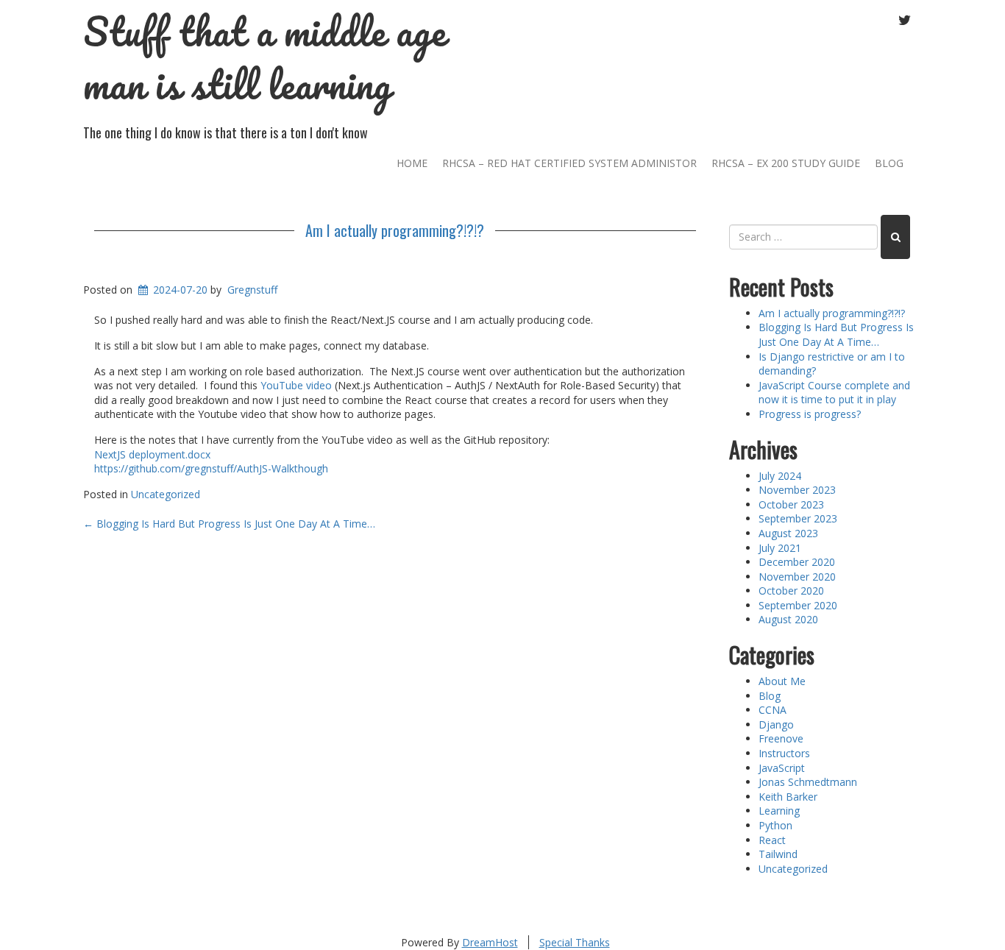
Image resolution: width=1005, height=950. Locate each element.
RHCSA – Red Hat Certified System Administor (569, 163)
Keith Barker (788, 797)
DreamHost (490, 942)
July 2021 (780, 548)
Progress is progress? (810, 414)
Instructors (784, 753)
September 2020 (798, 605)
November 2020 (797, 577)
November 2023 (797, 490)
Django (776, 724)
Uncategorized (165, 494)
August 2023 (788, 533)
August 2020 (788, 619)
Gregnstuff (252, 290)
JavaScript (782, 768)
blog (889, 163)
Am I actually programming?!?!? (394, 230)
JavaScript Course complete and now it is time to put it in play (834, 392)
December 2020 (797, 562)
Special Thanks (574, 942)
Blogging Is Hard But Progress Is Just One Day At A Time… (230, 524)
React (772, 840)
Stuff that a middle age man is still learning (264, 58)
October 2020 (791, 591)
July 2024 (780, 476)
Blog (770, 696)
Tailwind (778, 854)
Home (412, 163)
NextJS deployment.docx (152, 454)
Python (775, 825)
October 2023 (791, 504)
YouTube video (296, 385)
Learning (779, 811)
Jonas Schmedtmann (808, 782)
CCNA (772, 710)
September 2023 (798, 518)
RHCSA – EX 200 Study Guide (785, 163)
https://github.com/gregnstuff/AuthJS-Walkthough (211, 468)
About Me (782, 681)
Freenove (781, 738)
